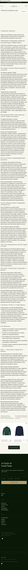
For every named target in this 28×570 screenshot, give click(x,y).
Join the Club (14, 482)
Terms (6, 559)
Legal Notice (10, 559)
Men (5, 478)
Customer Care (4, 517)
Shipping (3, 521)
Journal (2, 506)
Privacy (2, 559)
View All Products (14, 447)
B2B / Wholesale (4, 509)
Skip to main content (5, 0)
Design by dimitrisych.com (13, 561)
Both (18, 478)
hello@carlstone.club (8, 532)
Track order (3, 524)
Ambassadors (4, 508)
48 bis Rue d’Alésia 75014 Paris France (8, 534)
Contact (14, 559)
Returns (3, 522)
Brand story (3, 503)
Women (11, 478)
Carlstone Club (4, 504)
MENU (2, 6)
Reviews (3, 519)
